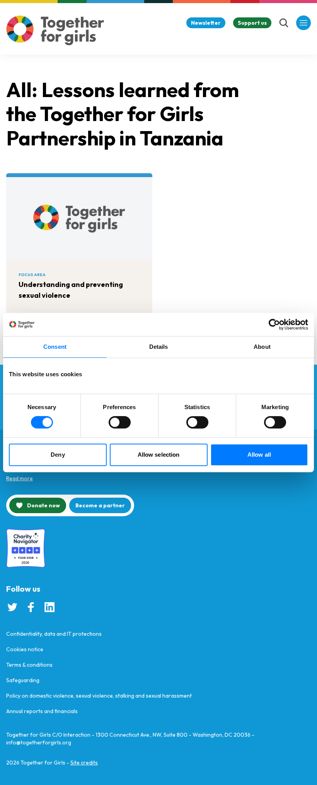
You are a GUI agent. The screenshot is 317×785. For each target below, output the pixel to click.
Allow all (259, 454)
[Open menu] (303, 22)
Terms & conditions (29, 664)
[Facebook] (31, 607)
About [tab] (262, 346)
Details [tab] (158, 346)
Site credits (84, 762)
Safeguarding (22, 680)
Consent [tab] (54, 346)
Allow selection (159, 454)
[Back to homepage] (55, 30)
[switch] (120, 422)
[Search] (283, 22)
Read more (19, 478)
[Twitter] (12, 607)
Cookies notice (24, 649)
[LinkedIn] (49, 607)
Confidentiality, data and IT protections (54, 633)
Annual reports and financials (42, 711)
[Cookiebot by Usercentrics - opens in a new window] (274, 324)
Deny (58, 454)
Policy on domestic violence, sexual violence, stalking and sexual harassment (99, 695)
